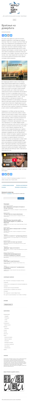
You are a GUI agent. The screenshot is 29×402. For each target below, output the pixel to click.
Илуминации (7, 314)
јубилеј (5, 366)
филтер (11, 365)
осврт (9, 362)
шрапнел (24, 365)
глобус (3, 179)
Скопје (5, 330)
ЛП (9, 358)
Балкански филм (8, 337)
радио (5, 363)
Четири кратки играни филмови (11, 287)
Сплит (17, 358)
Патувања (7, 318)
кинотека (10, 361)
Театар (5, 332)
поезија (12, 362)
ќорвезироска (10, 366)
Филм (5, 335)
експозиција (6, 360)
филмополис (7, 365)
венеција (24, 358)
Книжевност (6, 323)
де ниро (6, 179)
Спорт (6, 319)
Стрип (6, 321)
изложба (15, 360)
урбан (13, 364)
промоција (20, 362)
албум (20, 358)
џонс (10, 179)
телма (10, 364)
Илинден (6, 291)
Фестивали (7, 346)
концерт (15, 361)
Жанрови (7, 340)
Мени (14, 19)
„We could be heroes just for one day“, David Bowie (11, 399)
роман (20, 363)
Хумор (5, 349)
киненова (6, 361)
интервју (20, 360)
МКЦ (11, 358)
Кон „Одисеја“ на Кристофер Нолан (12, 293)
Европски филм (8, 339)
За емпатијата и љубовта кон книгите (12, 289)
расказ (8, 363)
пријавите (9, 193)
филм (21, 364)
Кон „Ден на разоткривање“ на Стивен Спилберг (15, 294)
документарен (20, 359)
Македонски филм (9, 342)
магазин (19, 361)
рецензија (16, 363)
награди (6, 362)
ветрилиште (6, 359)
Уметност (6, 333)
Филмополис (7, 347)
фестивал (17, 364)
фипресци (15, 365)
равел (24, 362)
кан (23, 360)
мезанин (23, 361)
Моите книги (8, 325)
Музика (5, 326)
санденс (24, 363)
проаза (16, 362)
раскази (12, 363)
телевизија (6, 364)
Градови (6, 316)
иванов (11, 360)
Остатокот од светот (16, 178)
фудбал (20, 365)
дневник (15, 359)
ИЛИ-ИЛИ (6, 358)
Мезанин (7, 328)
